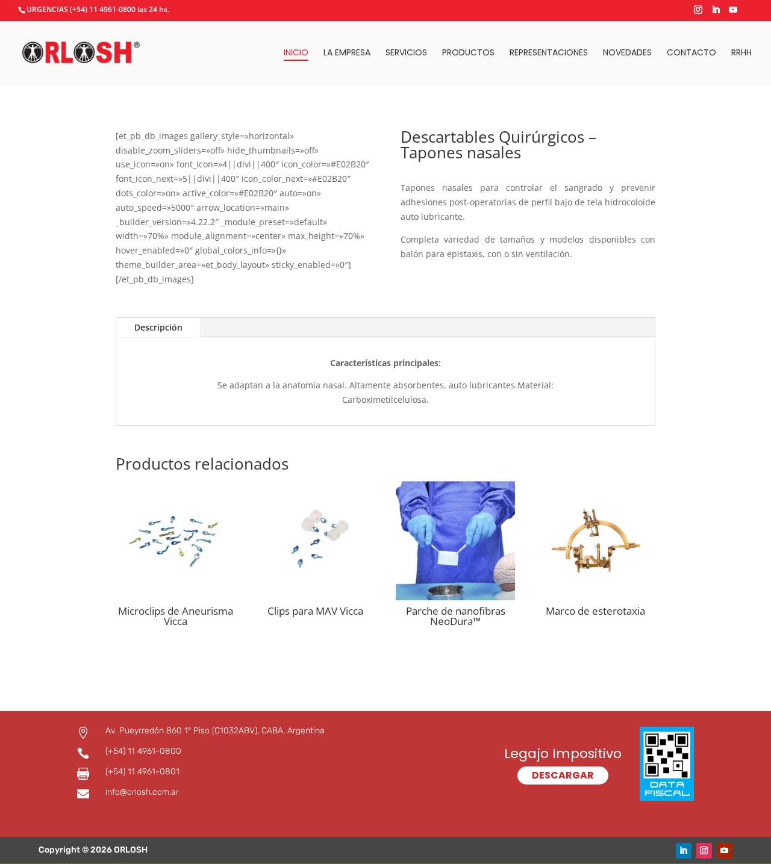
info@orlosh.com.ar (142, 792)
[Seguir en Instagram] (704, 851)
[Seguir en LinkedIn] (683, 851)
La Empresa (346, 53)
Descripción (158, 327)
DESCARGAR (563, 775)
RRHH (741, 53)
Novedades (627, 53)
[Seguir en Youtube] (724, 851)
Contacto (691, 53)
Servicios (406, 53)
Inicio (296, 53)
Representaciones (549, 53)
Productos (468, 53)
